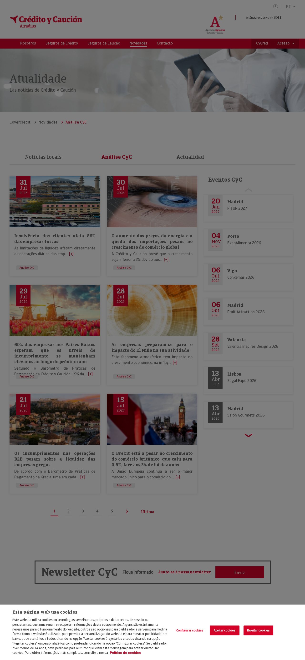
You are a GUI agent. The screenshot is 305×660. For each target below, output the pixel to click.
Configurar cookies (189, 630)
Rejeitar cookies (258, 630)
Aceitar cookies (224, 630)
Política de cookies (125, 653)
